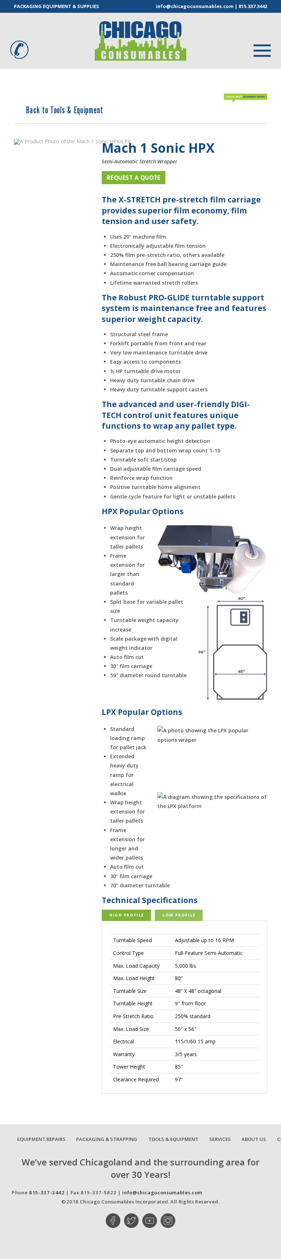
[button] (258, 50)
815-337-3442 (47, 1192)
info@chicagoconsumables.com (194, 6)
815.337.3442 (253, 6)
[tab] (126, 915)
